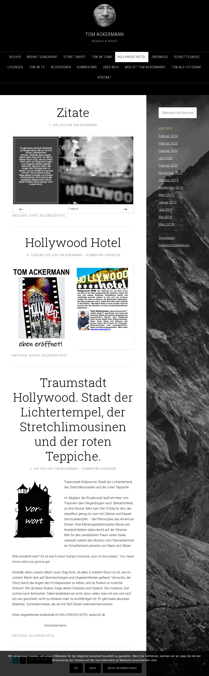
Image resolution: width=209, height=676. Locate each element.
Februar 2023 (168, 143)
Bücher (34, 355)
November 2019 (170, 173)
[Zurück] (21, 209)
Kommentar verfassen (103, 255)
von (73, 209)
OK (76, 668)
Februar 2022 (168, 151)
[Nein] (204, 663)
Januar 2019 (168, 202)
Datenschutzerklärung (174, 245)
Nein (93, 668)
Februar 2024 (168, 136)
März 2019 (166, 195)
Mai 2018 (165, 217)
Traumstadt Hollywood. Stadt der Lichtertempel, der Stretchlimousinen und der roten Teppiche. (73, 419)
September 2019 (171, 187)
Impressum (167, 238)
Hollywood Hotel (53, 215)
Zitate (73, 112)
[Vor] (125, 209)
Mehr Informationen (122, 668)
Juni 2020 (165, 158)
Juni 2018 (165, 210)
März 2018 (166, 224)
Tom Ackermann (104, 34)
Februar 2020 (168, 165)
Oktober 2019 (168, 180)
